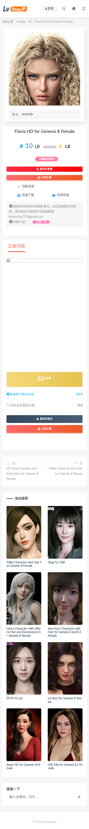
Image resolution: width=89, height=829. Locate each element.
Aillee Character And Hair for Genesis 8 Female (66, 471)
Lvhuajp (20, 21)
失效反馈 (46, 177)
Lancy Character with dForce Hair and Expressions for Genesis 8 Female (23, 632)
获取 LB (41, 222)
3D (30, 21)
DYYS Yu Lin (14, 698)
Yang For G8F (56, 562)
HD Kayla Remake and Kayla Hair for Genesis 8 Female (22, 474)
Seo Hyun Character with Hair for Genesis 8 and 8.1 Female (64, 632)
